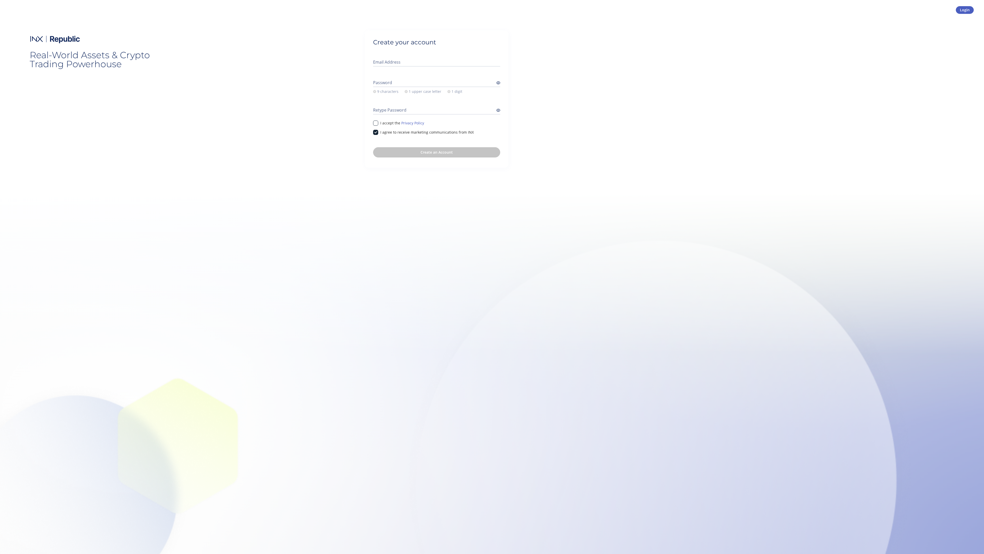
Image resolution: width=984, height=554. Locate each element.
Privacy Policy (412, 123)
